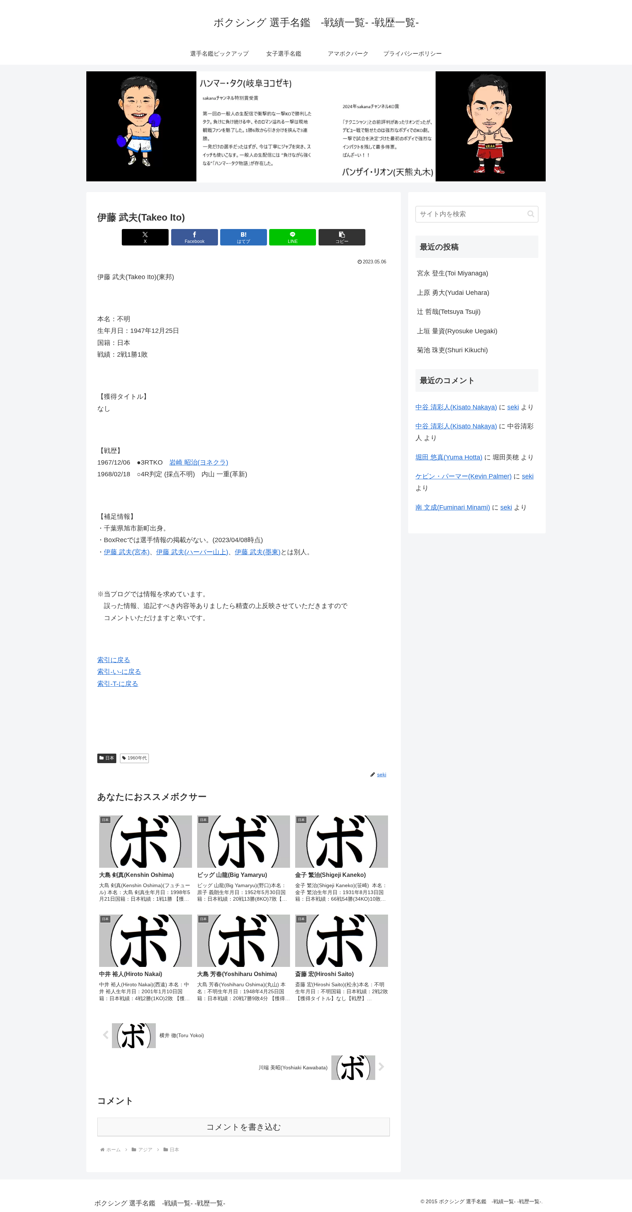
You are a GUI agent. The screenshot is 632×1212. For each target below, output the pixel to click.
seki (513, 407)
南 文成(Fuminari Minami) (452, 507)
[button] (342, 237)
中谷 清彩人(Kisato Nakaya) (456, 407)
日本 (109, 758)
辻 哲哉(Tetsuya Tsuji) (449, 311)
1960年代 (137, 758)
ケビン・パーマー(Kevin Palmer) (463, 476)
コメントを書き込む (243, 1127)
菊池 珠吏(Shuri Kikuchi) (452, 350)
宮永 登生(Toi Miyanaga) (452, 273)
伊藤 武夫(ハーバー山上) (192, 552)
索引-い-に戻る (119, 671)
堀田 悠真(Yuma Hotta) (448, 457)
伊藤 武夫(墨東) (258, 552)
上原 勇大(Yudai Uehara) (453, 292)
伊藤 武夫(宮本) (127, 552)
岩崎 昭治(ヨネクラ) (198, 462)
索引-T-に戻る (117, 683)
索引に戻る (113, 660)
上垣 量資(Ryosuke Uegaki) (457, 331)
